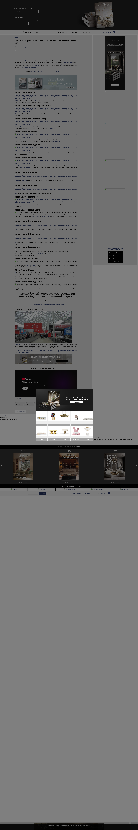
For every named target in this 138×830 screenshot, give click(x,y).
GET (41, 424)
